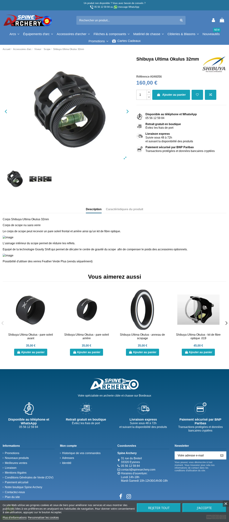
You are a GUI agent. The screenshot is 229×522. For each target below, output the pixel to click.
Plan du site (12, 497)
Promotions (12, 453)
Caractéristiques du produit (124, 209)
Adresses (68, 457)
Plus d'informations (15, 517)
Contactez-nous (15, 492)
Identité (66, 462)
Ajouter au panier (174, 94)
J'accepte (204, 508)
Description (94, 209)
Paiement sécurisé (16, 482)
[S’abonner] (222, 455)
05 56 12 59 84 (102, 7)
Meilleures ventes (16, 462)
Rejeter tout (159, 508)
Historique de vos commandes (81, 453)
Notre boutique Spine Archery (23, 487)
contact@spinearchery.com (138, 469)
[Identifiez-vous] (213, 20)
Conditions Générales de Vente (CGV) (29, 477)
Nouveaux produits (17, 457)
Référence (143, 76)
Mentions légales (15, 472)
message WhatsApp (128, 7)
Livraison (10, 467)
